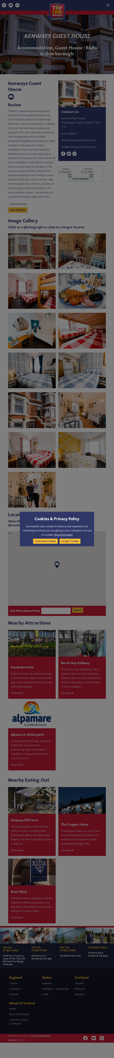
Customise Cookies (45, 541)
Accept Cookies (70, 541)
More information (63, 534)
